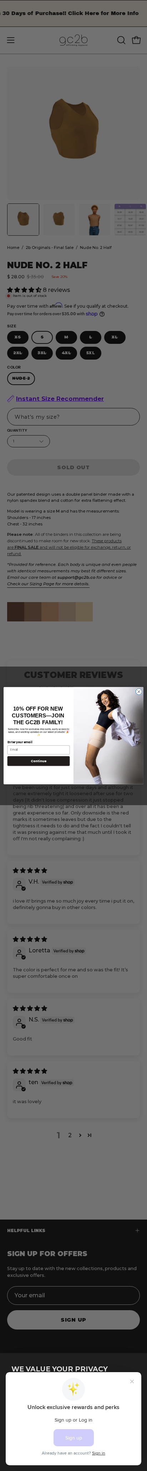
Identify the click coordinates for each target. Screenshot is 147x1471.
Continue (38, 761)
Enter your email (19, 742)
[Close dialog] (139, 691)
